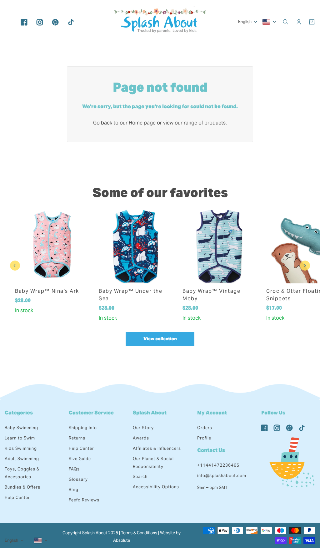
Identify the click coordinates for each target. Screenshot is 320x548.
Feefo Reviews (84, 500)
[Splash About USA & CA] (160, 22)
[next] (305, 266)
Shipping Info (83, 427)
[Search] (285, 21)
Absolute (121, 540)
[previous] (15, 266)
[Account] (298, 21)
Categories (19, 412)
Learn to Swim (20, 438)
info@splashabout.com (221, 475)
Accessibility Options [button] (156, 487)
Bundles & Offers (22, 487)
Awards (141, 438)
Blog (73, 489)
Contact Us (211, 450)
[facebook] (24, 22)
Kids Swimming (21, 448)
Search (140, 476)
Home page (142, 122)
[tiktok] (71, 22)
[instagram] (39, 22)
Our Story (143, 427)
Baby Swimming (21, 427)
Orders (204, 427)
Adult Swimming (22, 458)
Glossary (78, 479)
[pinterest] (55, 22)
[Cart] (311, 21)
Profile (204, 438)
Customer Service (91, 412)
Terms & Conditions (139, 532)
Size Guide (80, 458)
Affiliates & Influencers (157, 448)
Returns (77, 438)
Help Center (17, 497)
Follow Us (273, 412)
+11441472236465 (218, 465)
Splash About (150, 412)
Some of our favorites (160, 192)
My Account (212, 412)
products (215, 122)
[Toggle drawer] (8, 22)
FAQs (74, 469)
